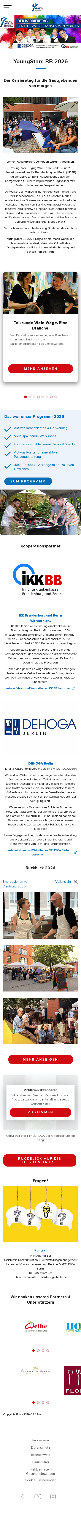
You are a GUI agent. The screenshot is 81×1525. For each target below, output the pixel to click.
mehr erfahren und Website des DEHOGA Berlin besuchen (38, 852)
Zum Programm (28, 481)
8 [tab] (56, 397)
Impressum (40, 1440)
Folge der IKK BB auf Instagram (53, 1496)
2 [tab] (30, 397)
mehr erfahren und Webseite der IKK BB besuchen (37, 688)
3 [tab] (34, 397)
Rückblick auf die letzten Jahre (39, 1160)
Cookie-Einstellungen (40, 1480)
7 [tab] (51, 397)
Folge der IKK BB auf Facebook (23, 1496)
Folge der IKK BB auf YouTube (38, 1496)
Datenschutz (40, 1447)
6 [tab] (47, 397)
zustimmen (40, 1112)
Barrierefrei (40, 1462)
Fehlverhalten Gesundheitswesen (40, 1471)
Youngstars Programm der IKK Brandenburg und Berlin (40, 8)
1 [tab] (25, 397)
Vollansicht (63, 882)
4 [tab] (38, 397)
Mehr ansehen (40, 369)
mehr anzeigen (40, 1059)
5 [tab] (43, 397)
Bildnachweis (40, 1455)
